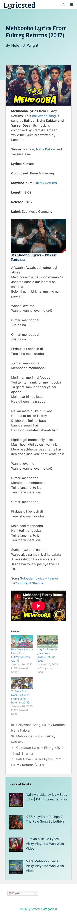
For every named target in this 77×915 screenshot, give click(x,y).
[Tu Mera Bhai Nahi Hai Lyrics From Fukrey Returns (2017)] (22, 683)
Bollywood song (44, 116)
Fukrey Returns (45, 183)
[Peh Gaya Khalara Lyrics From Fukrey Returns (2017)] (22, 641)
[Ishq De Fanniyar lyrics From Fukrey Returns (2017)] (47, 641)
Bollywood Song (28, 725)
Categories (48, 909)
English (16, 893)
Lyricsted (20, 4)
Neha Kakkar (45, 149)
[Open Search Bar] (63, 4)
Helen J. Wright (24, 45)
